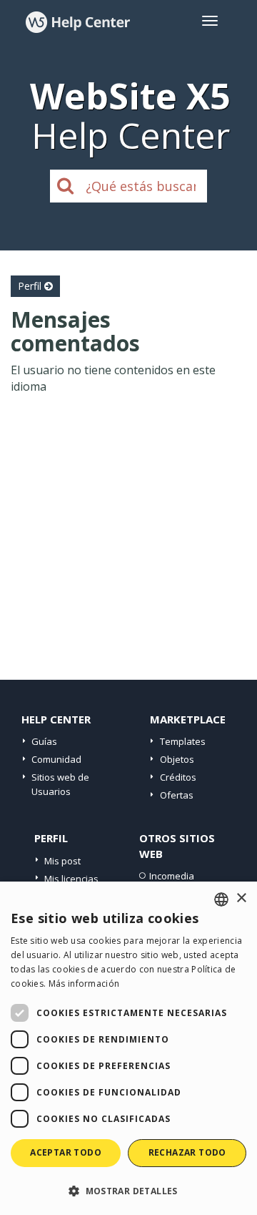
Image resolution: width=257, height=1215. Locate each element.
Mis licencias (71, 878)
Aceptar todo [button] (65, 1152)
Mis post (62, 860)
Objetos (177, 759)
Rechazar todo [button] (187, 1152)
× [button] (241, 898)
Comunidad (56, 759)
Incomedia (171, 875)
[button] (128, 1190)
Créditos (178, 777)
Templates (183, 741)
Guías (44, 741)
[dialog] (128, 1048)
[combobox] (221, 899)
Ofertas (176, 795)
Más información (84, 983)
